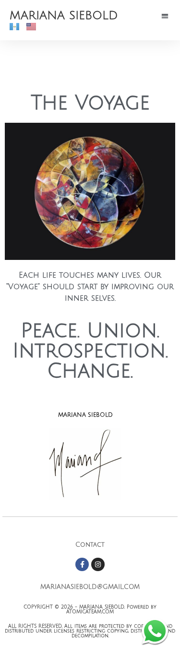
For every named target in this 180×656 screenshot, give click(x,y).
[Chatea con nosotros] (154, 630)
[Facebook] (82, 564)
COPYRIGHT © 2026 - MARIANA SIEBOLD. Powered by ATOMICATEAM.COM (90, 609)
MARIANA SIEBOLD (64, 15)
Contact (90, 544)
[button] (165, 15)
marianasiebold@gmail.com (90, 587)
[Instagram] (98, 564)
